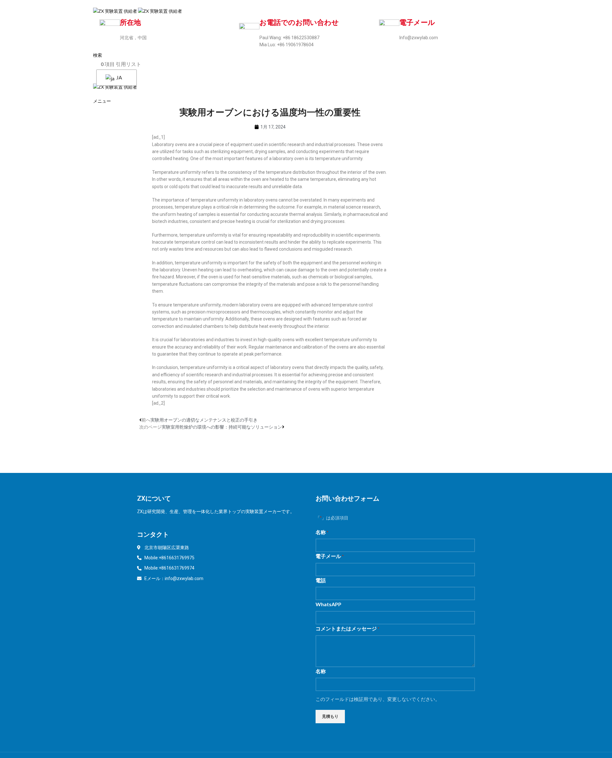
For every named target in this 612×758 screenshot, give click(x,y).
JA (118, 77)
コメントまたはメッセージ (347, 628)
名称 (322, 532)
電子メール (330, 556)
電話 (321, 580)
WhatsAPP (328, 604)
